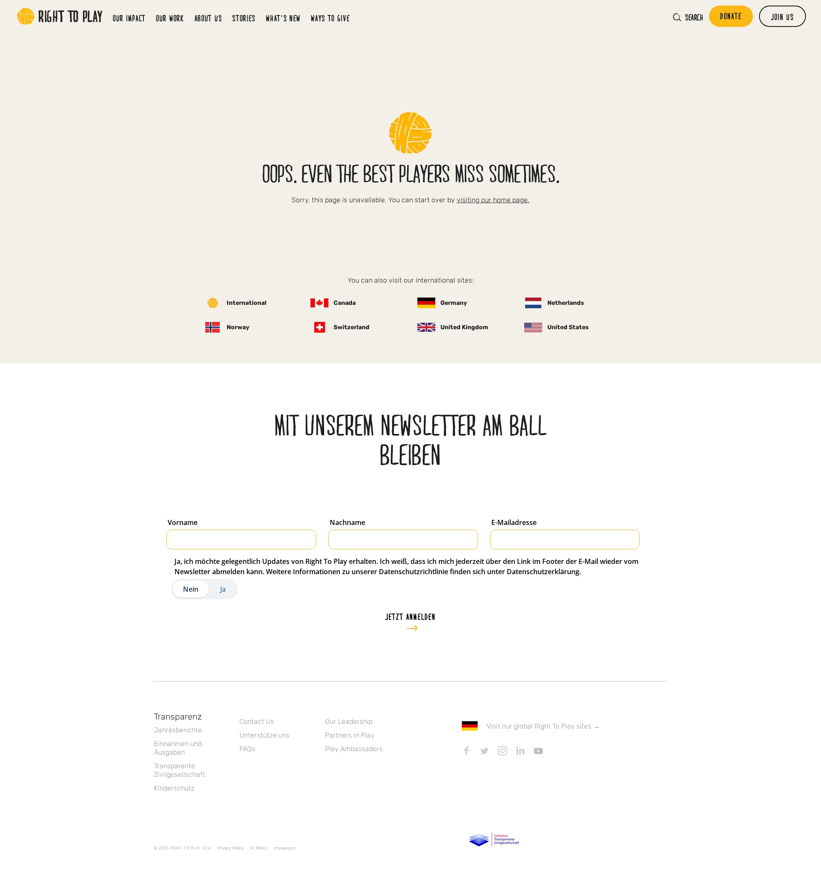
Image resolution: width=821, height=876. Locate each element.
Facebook (466, 750)
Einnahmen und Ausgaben (178, 748)
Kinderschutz (174, 788)
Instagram (502, 750)
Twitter (484, 750)
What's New (283, 18)
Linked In (520, 750)
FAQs (247, 749)
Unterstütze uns (264, 735)
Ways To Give (330, 18)
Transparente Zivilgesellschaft (179, 770)
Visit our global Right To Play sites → (543, 726)
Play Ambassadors (354, 749)
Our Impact (129, 18)
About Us (208, 18)
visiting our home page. (493, 200)
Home (60, 16)
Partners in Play (350, 735)
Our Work (170, 18)
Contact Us (256, 721)
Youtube (538, 750)
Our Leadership (348, 721)
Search (694, 17)
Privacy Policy (230, 848)
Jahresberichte (178, 730)
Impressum (284, 848)
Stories (244, 18)
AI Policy (258, 848)
